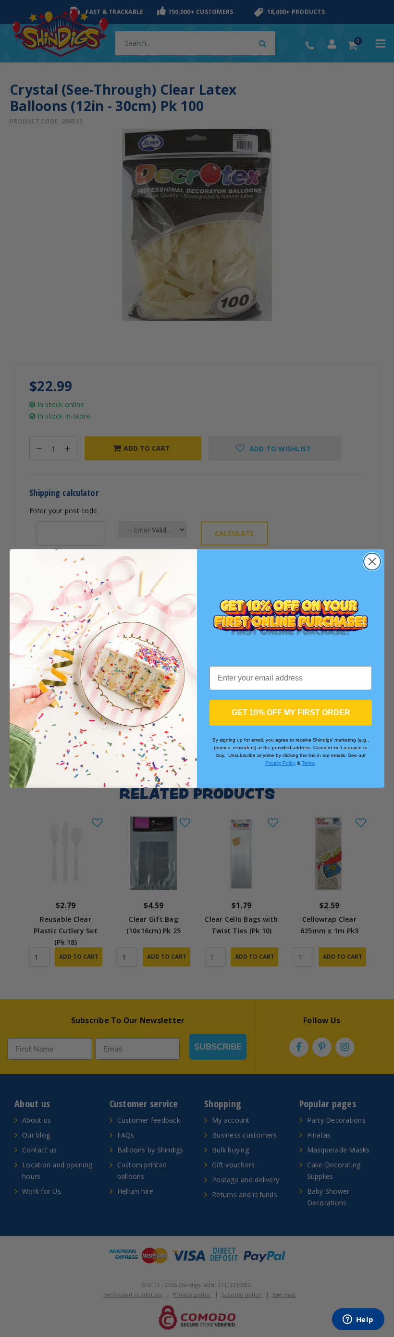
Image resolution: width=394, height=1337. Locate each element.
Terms (308, 763)
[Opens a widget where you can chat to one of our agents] (358, 1320)
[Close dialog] (372, 561)
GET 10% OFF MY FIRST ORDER (291, 712)
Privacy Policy (280, 763)
